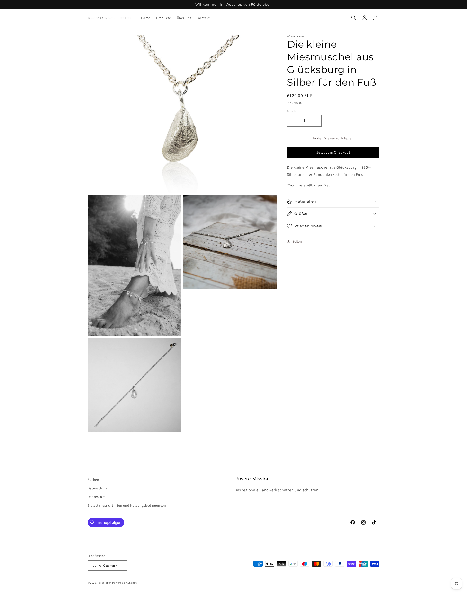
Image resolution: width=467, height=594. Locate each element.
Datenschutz (98, 488)
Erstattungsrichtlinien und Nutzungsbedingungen (127, 505)
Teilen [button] (297, 241)
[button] (353, 17)
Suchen (93, 479)
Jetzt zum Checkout (333, 152)
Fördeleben (105, 583)
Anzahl (291, 111)
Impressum (96, 497)
